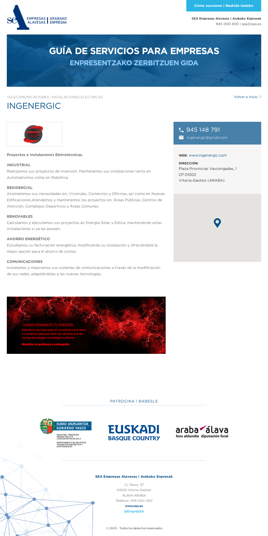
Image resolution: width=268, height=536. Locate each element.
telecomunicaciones (28, 97)
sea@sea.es (251, 24)
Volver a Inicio (246, 97)
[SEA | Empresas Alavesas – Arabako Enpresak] (37, 16)
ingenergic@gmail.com (207, 137)
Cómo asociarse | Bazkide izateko (223, 6)
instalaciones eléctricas (77, 97)
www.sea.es (134, 506)
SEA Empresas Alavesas (226, 18)
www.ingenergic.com (208, 155)
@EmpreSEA (134, 511)
